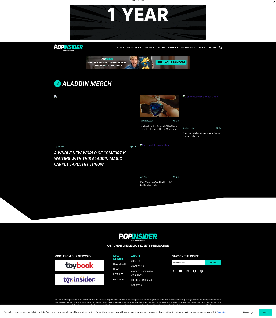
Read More (222, 312)
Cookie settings (246, 312)
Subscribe (212, 48)
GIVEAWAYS (118, 279)
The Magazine (187, 48)
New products (133, 48)
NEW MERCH (119, 264)
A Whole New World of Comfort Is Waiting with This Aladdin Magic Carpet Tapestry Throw (90, 158)
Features (148, 48)
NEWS (116, 269)
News (119, 48)
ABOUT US (135, 261)
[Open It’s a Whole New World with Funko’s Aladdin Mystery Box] (159, 158)
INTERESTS (136, 285)
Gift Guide (161, 48)
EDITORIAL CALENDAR (141, 280)
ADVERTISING (137, 266)
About (200, 48)
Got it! (265, 312)
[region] (138, 311)
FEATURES (118, 274)
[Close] (274, 2)
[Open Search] (221, 47)
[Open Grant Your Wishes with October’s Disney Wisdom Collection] (202, 110)
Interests (172, 48)
